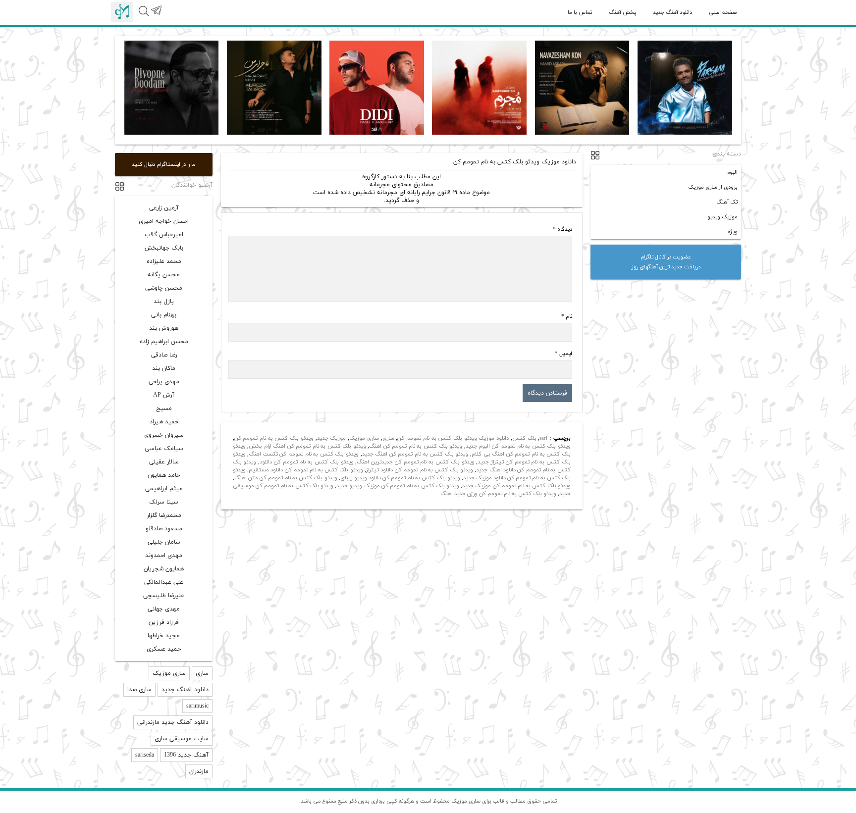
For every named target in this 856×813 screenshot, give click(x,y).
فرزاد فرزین (164, 622)
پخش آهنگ (622, 12)
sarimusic (197, 706)
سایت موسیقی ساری (182, 739)
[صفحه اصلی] (122, 12)
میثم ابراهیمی (164, 489)
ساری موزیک (364, 438)
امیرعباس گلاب (164, 235)
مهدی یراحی (164, 382)
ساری (388, 438)
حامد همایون (164, 475)
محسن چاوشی (163, 288)
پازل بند (164, 301)
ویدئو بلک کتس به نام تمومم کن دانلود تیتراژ (419, 470)
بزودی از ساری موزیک (713, 187)
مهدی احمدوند (163, 555)
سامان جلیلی (164, 542)
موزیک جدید (331, 438)
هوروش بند (163, 328)
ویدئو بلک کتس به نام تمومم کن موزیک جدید (516, 486)
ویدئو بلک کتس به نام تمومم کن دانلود (306, 462)
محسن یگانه (164, 275)
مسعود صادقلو (164, 529)
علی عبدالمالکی (163, 582)
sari (543, 438)
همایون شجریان (164, 569)
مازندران (199, 771)
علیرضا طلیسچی (163, 596)
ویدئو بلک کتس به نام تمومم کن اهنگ (415, 446)
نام (566, 316)
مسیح (164, 408)
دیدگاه (562, 229)
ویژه (733, 232)
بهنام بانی (163, 315)
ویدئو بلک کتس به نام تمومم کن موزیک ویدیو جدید (397, 486)
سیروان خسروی (164, 435)
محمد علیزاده (164, 261)
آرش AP (163, 395)
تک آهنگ (727, 202)
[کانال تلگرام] (155, 16)
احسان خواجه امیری (164, 221)
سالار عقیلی (164, 462)
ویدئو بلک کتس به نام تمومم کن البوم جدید (518, 446)
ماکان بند (163, 368)
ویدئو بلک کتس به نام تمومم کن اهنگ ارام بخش (307, 446)
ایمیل (563, 353)
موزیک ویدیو (722, 217)
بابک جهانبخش (164, 248)
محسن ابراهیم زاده (164, 342)
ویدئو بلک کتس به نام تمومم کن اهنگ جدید (415, 454)
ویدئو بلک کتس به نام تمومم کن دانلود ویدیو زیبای (400, 478)
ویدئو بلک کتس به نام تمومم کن (274, 438)
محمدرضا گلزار (164, 515)
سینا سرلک (163, 502)
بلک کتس (524, 438)
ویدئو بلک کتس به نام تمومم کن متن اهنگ (285, 478)
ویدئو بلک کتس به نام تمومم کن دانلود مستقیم (306, 470)
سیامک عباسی (164, 449)
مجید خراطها (164, 636)
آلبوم (732, 172)
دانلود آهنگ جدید (672, 12)
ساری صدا (139, 690)
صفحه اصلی (723, 12)
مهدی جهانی (164, 609)
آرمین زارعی (164, 208)
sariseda (144, 755)
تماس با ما (580, 12)
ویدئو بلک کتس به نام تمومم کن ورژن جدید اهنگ (498, 494)
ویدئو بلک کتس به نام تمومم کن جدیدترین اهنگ (415, 462)
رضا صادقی (164, 355)
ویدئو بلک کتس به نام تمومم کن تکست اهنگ (304, 454)
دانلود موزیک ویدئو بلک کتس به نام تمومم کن (453, 438)
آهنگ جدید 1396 (186, 755)
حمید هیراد (164, 422)
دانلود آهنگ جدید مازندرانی (173, 722)
